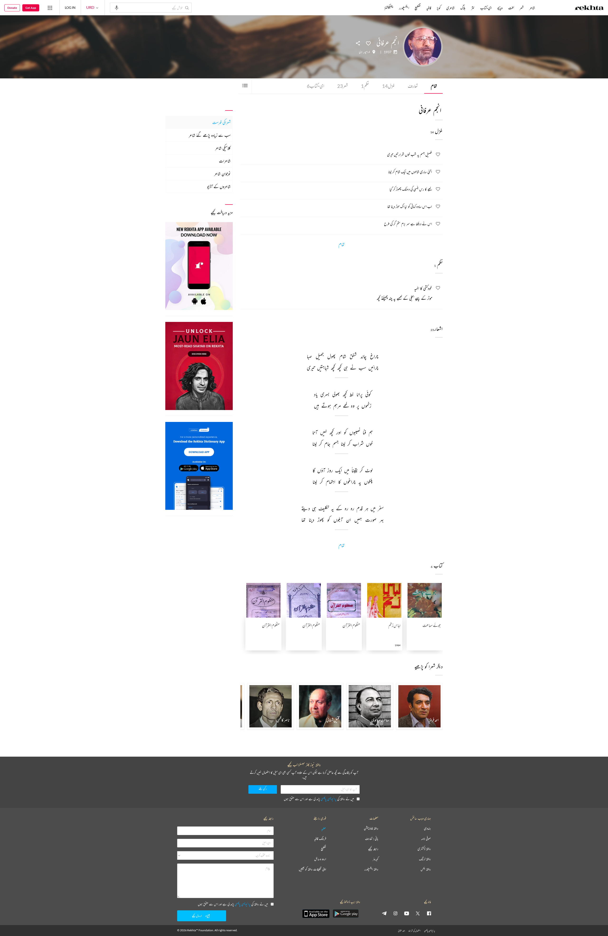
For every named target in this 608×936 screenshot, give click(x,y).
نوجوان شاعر (222, 174)
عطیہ (323, 828)
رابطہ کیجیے (373, 849)
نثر (473, 7)
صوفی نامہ (426, 839)
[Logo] (589, 8)
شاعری (450, 7)
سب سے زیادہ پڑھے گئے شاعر (210, 135)
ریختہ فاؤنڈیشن (371, 828)
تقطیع (418, 7)
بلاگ (463, 7)
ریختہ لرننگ (425, 859)
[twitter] (418, 913)
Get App (30, 8)
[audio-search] (116, 7)
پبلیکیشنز (388, 7)
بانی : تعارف (371, 839)
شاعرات (225, 161)
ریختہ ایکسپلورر (371, 869)
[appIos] (315, 913)
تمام (434, 86)
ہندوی (427, 828)
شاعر (532, 7)
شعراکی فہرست (221, 122)
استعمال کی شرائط (414, 930)
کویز (439, 7)
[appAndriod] (345, 913)
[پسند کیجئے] (368, 43)
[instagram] (395, 913)
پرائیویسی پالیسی (329, 799)
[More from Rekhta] (50, 7)
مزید (376, 7)
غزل (388, 86)
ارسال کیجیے (197, 916)
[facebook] (429, 913)
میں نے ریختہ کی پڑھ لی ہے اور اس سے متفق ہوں (319, 799)
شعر (342, 86)
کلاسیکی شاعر (223, 148)
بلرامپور (367, 52)
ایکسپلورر (404, 7)
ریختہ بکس (426, 869)
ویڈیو (500, 7)
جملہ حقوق (401, 930)
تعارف (413, 86)
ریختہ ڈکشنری (424, 849)
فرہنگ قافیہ (320, 839)
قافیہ (428, 7)
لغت (511, 7)
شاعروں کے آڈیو (219, 186)
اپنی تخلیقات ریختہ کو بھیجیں (312, 869)
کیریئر (375, 859)
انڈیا (360, 52)
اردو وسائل (320, 859)
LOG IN (70, 7)
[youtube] (406, 913)
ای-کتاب (315, 86)
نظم (365, 86)
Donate (12, 8)
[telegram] (384, 913)
